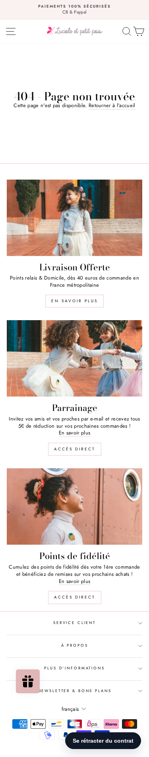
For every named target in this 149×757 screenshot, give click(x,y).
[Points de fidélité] (74, 506)
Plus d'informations (74, 668)
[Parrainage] (74, 358)
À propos (74, 645)
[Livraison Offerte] (74, 218)
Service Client (74, 623)
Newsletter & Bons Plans (75, 691)
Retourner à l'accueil (112, 105)
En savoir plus (74, 301)
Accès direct (74, 449)
